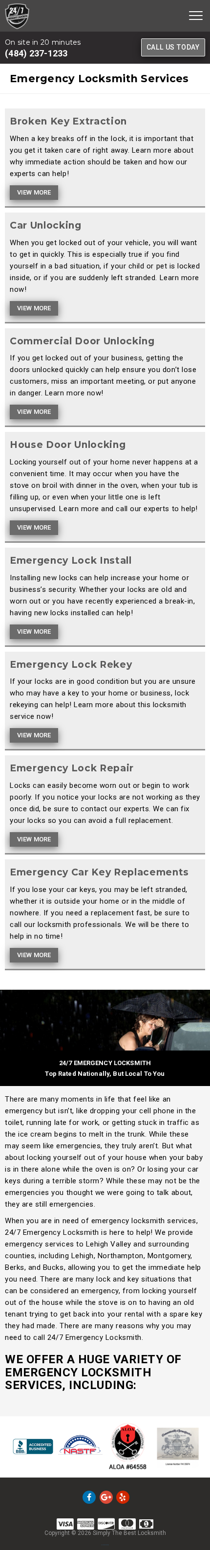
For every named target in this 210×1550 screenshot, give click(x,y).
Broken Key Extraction (68, 121)
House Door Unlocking (68, 444)
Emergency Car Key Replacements (99, 872)
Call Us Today (173, 47)
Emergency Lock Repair (72, 768)
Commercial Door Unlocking (82, 341)
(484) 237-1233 (36, 53)
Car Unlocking (46, 225)
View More (34, 192)
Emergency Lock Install (71, 560)
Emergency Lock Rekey (71, 664)
